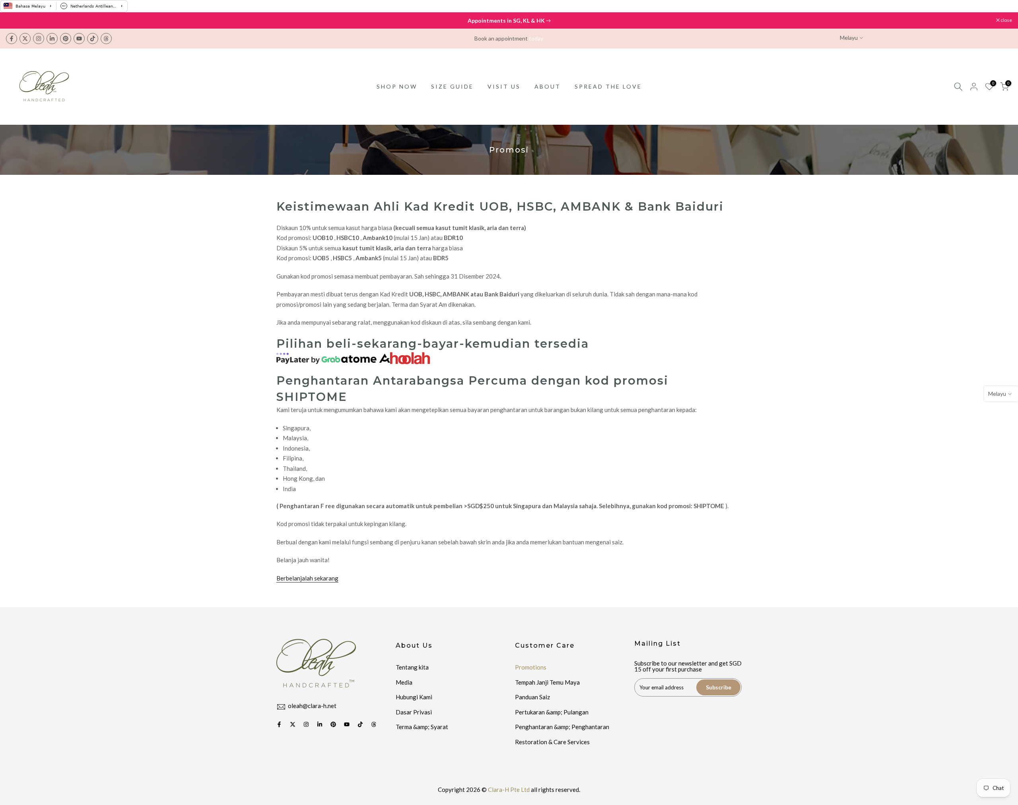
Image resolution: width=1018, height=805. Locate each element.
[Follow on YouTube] (79, 38)
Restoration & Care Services (552, 741)
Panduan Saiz (532, 697)
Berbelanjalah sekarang (307, 578)
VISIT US (504, 86)
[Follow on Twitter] (25, 38)
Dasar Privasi (414, 712)
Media (404, 682)
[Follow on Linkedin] (52, 38)
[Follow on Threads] (106, 38)
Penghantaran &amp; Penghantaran (562, 726)
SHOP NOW (397, 86)
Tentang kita (412, 667)
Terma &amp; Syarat (422, 726)
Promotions (530, 667)
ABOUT (547, 86)
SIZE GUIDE (452, 86)
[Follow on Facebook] (11, 38)
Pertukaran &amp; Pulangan (552, 712)
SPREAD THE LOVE (608, 86)
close (16, 20)
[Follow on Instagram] (38, 38)
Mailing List (657, 643)
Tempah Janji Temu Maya (547, 682)
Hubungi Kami (414, 697)
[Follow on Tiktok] (92, 38)
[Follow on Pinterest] (65, 38)
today (536, 38)
